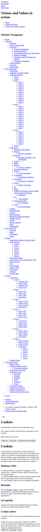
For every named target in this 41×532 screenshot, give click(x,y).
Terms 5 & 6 (22, 327)
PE (15, 187)
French (16, 171)
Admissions (14, 71)
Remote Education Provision (19, 217)
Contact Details (15, 63)
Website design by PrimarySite (15, 411)
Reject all (5, 441)
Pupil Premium (15, 215)
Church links (14, 67)
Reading (17, 155)
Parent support (15, 262)
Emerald (17, 376)
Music (16, 189)
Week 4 (21, 89)
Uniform (13, 272)
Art (15, 197)
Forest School (14, 242)
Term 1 (16, 77)
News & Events (10, 228)
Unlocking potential (21, 368)
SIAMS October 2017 (17, 388)
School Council (15, 218)
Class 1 (16, 246)
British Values (14, 364)
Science (16, 165)
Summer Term (23, 285)
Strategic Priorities (20, 55)
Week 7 (21, 128)
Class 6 (16, 256)
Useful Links (14, 274)
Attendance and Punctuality (19, 73)
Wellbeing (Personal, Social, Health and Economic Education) (26, 192)
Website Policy (10, 403)
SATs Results (14, 266)
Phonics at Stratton (24, 154)
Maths (16, 163)
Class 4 (16, 252)
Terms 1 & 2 (22, 323)
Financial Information (21, 49)
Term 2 (16, 79)
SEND (12, 220)
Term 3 (16, 81)
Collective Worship (16, 75)
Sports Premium (15, 222)
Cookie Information (12, 401)
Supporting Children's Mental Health (22, 240)
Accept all (13, 441)
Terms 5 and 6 (23, 305)
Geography (18, 179)
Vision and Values (11, 24)
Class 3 (16, 250)
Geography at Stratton (26, 181)
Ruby (16, 380)
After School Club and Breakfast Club (23, 260)
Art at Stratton (23, 199)
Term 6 (16, 146)
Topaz (16, 384)
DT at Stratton (23, 203)
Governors (13, 47)
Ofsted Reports (15, 211)
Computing (18, 175)
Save (20, 530)
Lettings (12, 209)
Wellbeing (21, 195)
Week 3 (21, 87)
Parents (7, 238)
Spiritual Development (17, 390)
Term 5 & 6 (22, 295)
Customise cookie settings (26, 441)
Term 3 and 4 (23, 333)
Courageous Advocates (18, 370)
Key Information (11, 69)
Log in (3, 6)
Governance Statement (22, 61)
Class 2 (16, 248)
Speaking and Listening (22, 150)
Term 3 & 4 (22, 293)
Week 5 (21, 91)
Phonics (16, 152)
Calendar (13, 230)
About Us (8, 41)
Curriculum (13, 148)
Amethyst (17, 382)
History (16, 183)
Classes (7, 276)
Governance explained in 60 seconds (26, 53)
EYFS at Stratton (24, 207)
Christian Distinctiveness (18, 366)
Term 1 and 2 (23, 331)
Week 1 (21, 83)
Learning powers (15, 372)
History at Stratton (24, 185)
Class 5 (16, 254)
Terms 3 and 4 (23, 303)
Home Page (5, 4)
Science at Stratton (24, 167)
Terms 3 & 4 (22, 325)
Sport (11, 224)
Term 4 (16, 104)
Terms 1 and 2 (23, 301)
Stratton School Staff (17, 45)
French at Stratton (24, 173)
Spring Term (22, 283)
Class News (22, 287)
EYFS (16, 205)
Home (7, 22)
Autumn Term (23, 281)
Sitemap (8, 399)
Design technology (20, 201)
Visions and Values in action (15, 26)
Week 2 (21, 85)
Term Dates (14, 270)
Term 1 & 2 (22, 291)
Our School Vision (16, 386)
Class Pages (14, 278)
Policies (12, 213)
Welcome (13, 43)
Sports (12, 236)
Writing (16, 161)
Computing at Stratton (26, 177)
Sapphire (17, 378)
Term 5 (16, 130)
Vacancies (13, 65)
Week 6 (21, 92)
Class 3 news (22, 317)
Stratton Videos (15, 360)
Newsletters (14, 234)
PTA (11, 264)
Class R (16, 244)
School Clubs (14, 268)
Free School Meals (16, 258)
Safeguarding (14, 226)
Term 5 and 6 (23, 335)
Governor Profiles (20, 51)
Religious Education (21, 169)
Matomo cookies (12, 490)
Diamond (17, 374)
